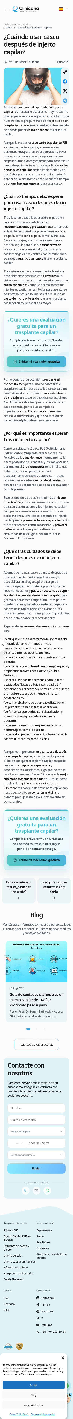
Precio (40, 1236)
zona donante (32, 457)
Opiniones (42, 1248)
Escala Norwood (13, 1279)
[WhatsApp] (47, 1190)
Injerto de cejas (13, 1255)
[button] (63, 1358)
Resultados (43, 1242)
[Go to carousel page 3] (44, 1029)
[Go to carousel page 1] (28, 1029)
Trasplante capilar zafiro (19, 1273)
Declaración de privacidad (43, 1414)
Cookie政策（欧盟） (19, 1414)
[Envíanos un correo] (36, 1190)
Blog (6, 1310)
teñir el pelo (32, 236)
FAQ (6, 1298)
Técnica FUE (11, 1230)
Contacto (9, 1304)
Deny (33, 1395)
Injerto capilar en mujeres (20, 1261)
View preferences (33, 1405)
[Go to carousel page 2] (36, 1029)
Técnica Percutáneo (16, 1267)
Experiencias (44, 1230)
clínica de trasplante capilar (24, 779)
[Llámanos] (26, 1190)
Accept (33, 1385)
